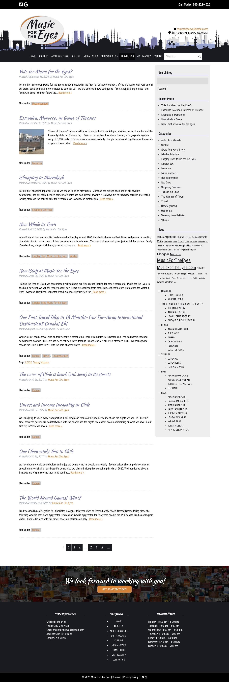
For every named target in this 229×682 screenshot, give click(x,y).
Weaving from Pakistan (173, 215)
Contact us (119, 660)
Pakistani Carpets (178, 409)
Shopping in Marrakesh (41, 177)
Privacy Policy (130, 677)
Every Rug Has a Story (173, 149)
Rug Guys (166, 182)
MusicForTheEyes (174, 260)
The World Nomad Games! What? (50, 497)
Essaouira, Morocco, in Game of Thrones (57, 117)
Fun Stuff (166, 291)
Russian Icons (175, 299)
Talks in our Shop (170, 192)
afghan (160, 237)
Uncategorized (40, 103)
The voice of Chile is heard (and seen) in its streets (64, 374)
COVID (28, 362)
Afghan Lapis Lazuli (178, 329)
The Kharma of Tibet (172, 196)
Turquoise (173, 333)
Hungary (183, 245)
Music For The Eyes (58, 379)
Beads (164, 325)
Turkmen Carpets (177, 413)
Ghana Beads (175, 341)
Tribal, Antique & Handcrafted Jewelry (182, 304)
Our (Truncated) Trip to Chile (46, 451)
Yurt (175, 282)
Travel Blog (127, 56)
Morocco (37, 163)
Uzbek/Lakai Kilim (177, 417)
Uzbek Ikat (167, 210)
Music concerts (169, 173)
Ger (207, 242)
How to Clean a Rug (178, 429)
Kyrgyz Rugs (174, 421)
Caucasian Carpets (178, 401)
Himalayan (165, 246)
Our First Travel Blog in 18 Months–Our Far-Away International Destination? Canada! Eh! (80, 320)
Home (33, 56)
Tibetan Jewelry (176, 308)
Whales (73, 256)
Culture (76, 56)
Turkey (179, 278)
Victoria (45, 362)
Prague (184, 274)
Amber (171, 337)
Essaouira (201, 242)
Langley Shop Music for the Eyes (49, 256)
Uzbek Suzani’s (176, 367)
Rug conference (169, 177)
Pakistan (201, 268)
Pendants (173, 345)
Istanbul (197, 246)
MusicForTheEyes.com (176, 267)
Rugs (190, 273)
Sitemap (116, 677)
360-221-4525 (61, 626)
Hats (163, 371)
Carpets (203, 237)
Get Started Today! (114, 589)
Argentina (170, 237)
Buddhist (195, 237)
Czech (181, 241)
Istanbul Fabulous (170, 154)
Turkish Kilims (175, 425)
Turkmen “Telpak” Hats (180, 384)
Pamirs (160, 274)
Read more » (65, 92)
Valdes (195, 278)
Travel (46, 355)
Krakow (160, 250)
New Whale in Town (37, 224)
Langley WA (167, 163)
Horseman (174, 246)
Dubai (187, 242)
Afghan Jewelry (176, 312)
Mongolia (163, 254)
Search (162, 88)
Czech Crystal (176, 349)
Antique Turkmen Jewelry (181, 320)
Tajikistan (198, 274)
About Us (43, 56)
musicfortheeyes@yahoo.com (192, 29)
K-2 (202, 246)
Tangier (168, 278)
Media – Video (91, 56)
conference (168, 242)
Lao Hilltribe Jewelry (179, 316)
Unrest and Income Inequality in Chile (54, 404)
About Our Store (60, 56)
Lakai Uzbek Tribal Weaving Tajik (175, 250)
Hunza (190, 245)
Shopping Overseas (42, 209)
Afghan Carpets (177, 396)
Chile (160, 241)
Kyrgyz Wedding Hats (179, 380)
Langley (192, 249)
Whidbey (169, 282)
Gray (159, 246)
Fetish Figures (175, 295)
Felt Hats (173, 388)
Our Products (109, 56)
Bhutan (180, 237)
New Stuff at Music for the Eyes (48, 270)
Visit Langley (144, 56)
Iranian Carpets (177, 405)
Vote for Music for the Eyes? (45, 71)
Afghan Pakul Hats (178, 375)
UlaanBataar (188, 278)
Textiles (165, 354)
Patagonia (168, 273)
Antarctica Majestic (171, 140)
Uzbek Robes (174, 362)
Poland (177, 273)
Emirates (193, 242)
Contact (158, 56)
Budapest (188, 237)
